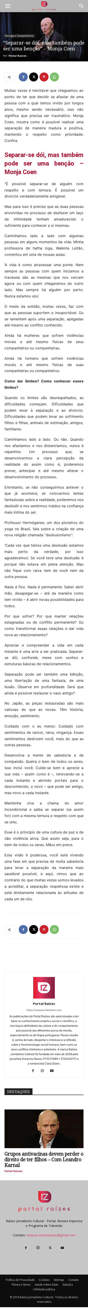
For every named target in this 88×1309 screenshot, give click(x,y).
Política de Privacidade (20, 1280)
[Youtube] (53, 1071)
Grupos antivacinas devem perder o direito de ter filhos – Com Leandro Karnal (44, 1159)
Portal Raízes (17, 55)
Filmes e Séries (21, 1285)
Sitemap (59, 1280)
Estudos (68, 1285)
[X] (33, 76)
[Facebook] (23, 76)
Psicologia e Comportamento (19, 35)
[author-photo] (44, 997)
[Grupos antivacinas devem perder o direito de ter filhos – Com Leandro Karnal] (44, 1128)
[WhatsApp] (54, 76)
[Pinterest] (44, 76)
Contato (73, 1280)
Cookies (44, 1280)
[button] (7, 6)
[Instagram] (44, 1071)
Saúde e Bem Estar (46, 1285)
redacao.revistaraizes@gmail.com (50, 1235)
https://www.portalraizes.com (44, 1010)
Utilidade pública (44, 1289)
